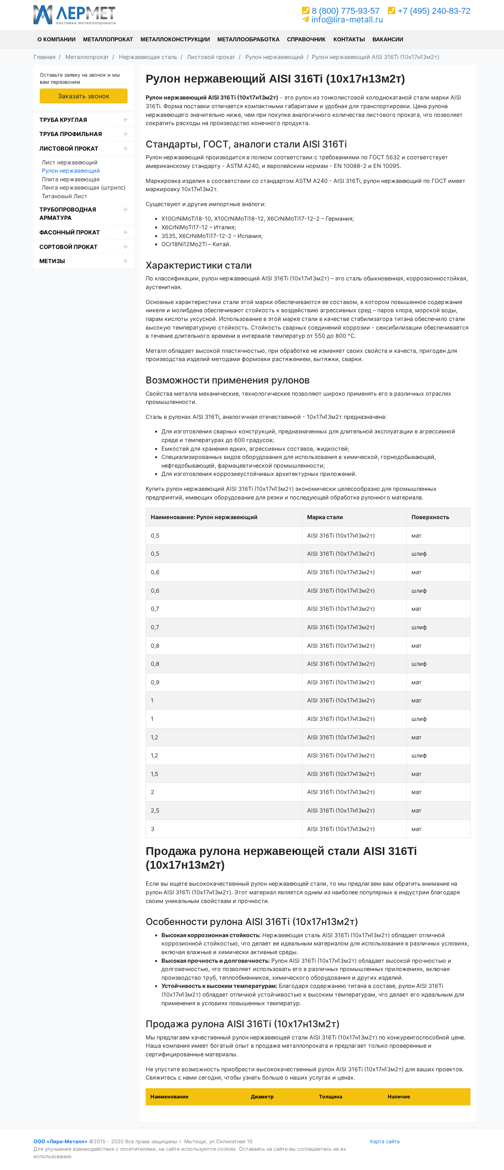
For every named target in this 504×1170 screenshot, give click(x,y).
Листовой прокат (68, 148)
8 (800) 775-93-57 (346, 11)
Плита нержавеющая (71, 179)
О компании (56, 39)
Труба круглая (63, 119)
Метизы (52, 261)
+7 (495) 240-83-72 (434, 11)
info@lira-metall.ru (347, 19)
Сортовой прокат (68, 246)
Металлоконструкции (175, 39)
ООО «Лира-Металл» (60, 1141)
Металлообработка (248, 39)
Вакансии (387, 39)
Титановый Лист (64, 196)
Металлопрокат (108, 39)
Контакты (349, 39)
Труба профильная (70, 134)
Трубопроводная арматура (67, 213)
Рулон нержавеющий (71, 170)
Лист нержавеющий (70, 162)
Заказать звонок (83, 96)
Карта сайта (385, 1141)
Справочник (306, 39)
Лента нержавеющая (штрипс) (84, 187)
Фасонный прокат (69, 232)
